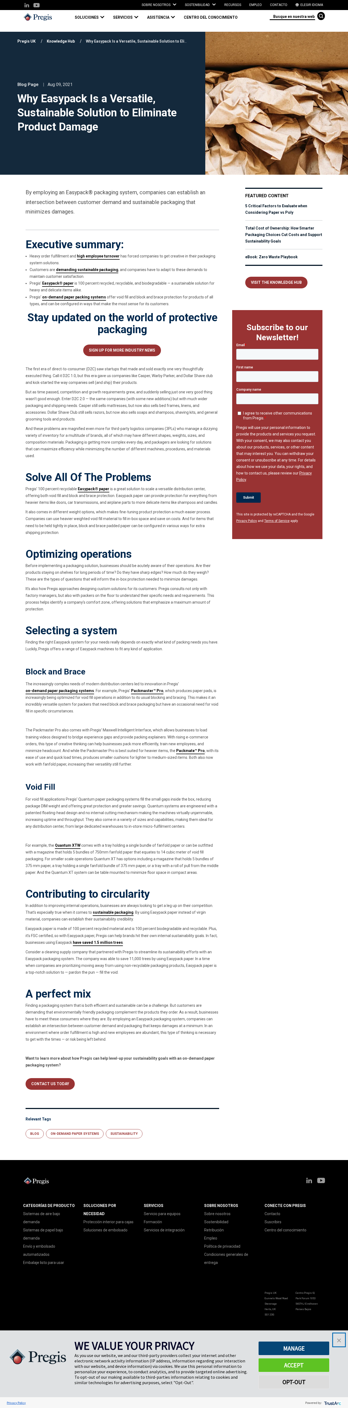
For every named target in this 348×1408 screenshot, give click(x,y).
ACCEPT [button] (294, 1365)
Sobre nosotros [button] (156, 5)
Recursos (232, 5)
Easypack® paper (58, 283)
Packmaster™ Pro (147, 691)
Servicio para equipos (162, 1214)
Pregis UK (26, 41)
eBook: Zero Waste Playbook (271, 257)
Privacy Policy (246, 521)
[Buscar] (321, 16)
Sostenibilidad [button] (198, 5)
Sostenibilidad (216, 1222)
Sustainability (124, 1134)
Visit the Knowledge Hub (276, 282)
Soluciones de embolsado (105, 1230)
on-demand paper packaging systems (60, 691)
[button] (92, 17)
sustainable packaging (113, 912)
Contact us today (50, 1084)
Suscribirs (273, 1222)
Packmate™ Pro (190, 750)
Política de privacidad (222, 1246)
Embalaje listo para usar (43, 1262)
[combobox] (292, 16)
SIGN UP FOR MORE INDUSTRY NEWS (122, 350)
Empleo (255, 5)
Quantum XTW (67, 845)
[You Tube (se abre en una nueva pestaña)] (36, 5)
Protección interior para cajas (108, 1222)
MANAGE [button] (294, 1348)
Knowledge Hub (61, 41)
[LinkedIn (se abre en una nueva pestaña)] (26, 5)
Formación (153, 1222)
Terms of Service (277, 521)
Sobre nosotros (217, 1214)
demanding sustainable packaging (87, 269)
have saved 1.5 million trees (98, 942)
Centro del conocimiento (211, 17)
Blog (34, 1134)
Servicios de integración (164, 1230)
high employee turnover (98, 256)
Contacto (278, 5)
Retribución (214, 1230)
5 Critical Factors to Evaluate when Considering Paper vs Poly (276, 209)
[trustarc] (332, 1402)
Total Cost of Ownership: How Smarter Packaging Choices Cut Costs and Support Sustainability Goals (283, 234)
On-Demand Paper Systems (75, 1134)
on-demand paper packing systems (74, 297)
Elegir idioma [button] (311, 5)
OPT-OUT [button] (294, 1382)
